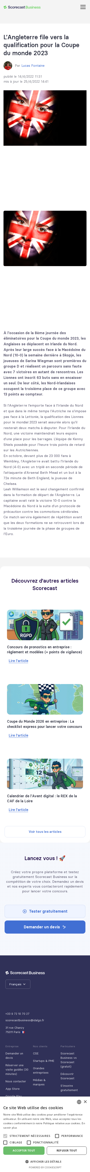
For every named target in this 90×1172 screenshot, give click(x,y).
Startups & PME (43, 1060)
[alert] (45, 1134)
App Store (12, 1088)
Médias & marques (39, 1082)
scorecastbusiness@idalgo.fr (24, 1020)
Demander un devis (14, 1055)
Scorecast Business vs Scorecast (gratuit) (69, 1060)
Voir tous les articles (45, 832)
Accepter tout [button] (24, 1150)
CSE (35, 1053)
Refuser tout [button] (67, 1150)
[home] (22, 7)
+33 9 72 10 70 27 (17, 1013)
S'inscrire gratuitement (69, 1088)
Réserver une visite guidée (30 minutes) (16, 1069)
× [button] (85, 1102)
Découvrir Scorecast (67, 1076)
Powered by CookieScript (45, 1167)
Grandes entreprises (40, 1070)
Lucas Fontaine (33, 65)
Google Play (13, 1096)
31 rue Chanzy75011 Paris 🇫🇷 (15, 1030)
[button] (82, 7)
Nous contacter (15, 1081)
